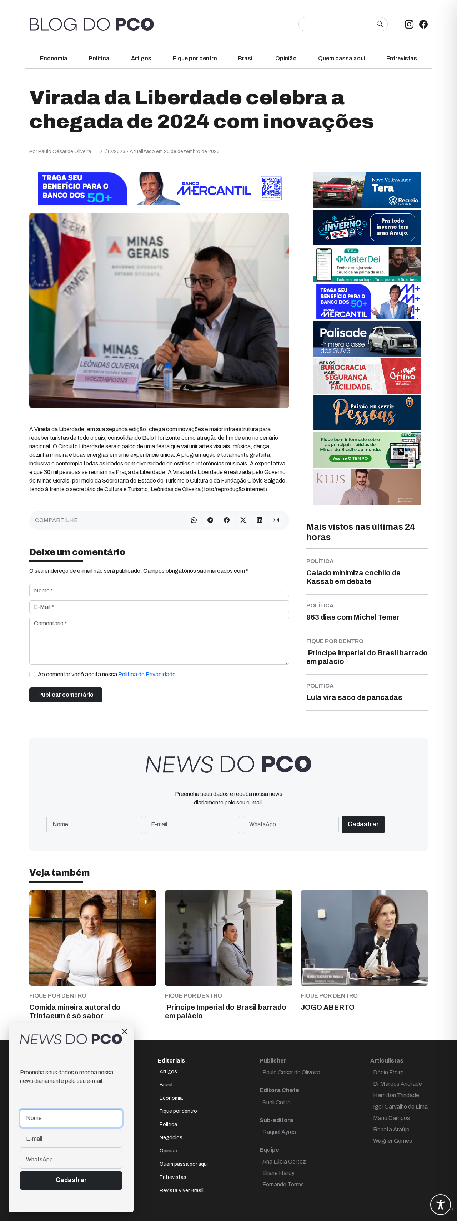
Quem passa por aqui (184, 1164)
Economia (53, 58)
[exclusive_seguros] (367, 412)
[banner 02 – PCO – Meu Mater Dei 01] (367, 264)
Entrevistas (401, 58)
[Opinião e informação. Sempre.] (91, 24)
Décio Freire (388, 1072)
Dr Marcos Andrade (397, 1084)
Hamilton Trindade (396, 1095)
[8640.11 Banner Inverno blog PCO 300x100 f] (367, 227)
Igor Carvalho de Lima (400, 1107)
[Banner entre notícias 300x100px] (367, 301)
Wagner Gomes (392, 1141)
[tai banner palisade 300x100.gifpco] (367, 338)
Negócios (171, 1137)
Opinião (286, 58)
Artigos (141, 58)
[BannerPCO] (367, 487)
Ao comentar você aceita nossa (107, 674)
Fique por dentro (195, 58)
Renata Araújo (391, 1129)
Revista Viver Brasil (182, 1190)
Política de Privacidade (147, 674)
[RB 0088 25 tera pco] (367, 190)
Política (99, 58)
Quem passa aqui (341, 58)
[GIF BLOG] (367, 376)
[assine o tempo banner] (367, 449)
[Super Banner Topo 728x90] (159, 188)
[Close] (124, 1031)
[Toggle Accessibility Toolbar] (441, 1205)
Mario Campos (391, 1118)
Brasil (246, 58)
